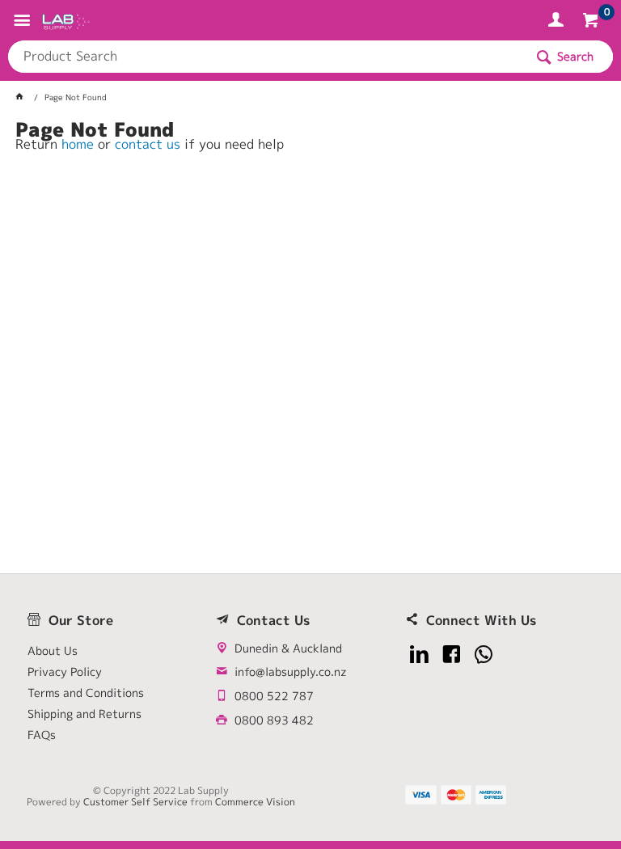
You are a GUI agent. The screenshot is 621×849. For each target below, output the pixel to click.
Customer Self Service (135, 802)
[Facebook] (451, 654)
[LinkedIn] (419, 654)
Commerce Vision (255, 802)
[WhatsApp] (484, 654)
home (77, 144)
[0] (592, 23)
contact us (147, 144)
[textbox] (266, 56)
